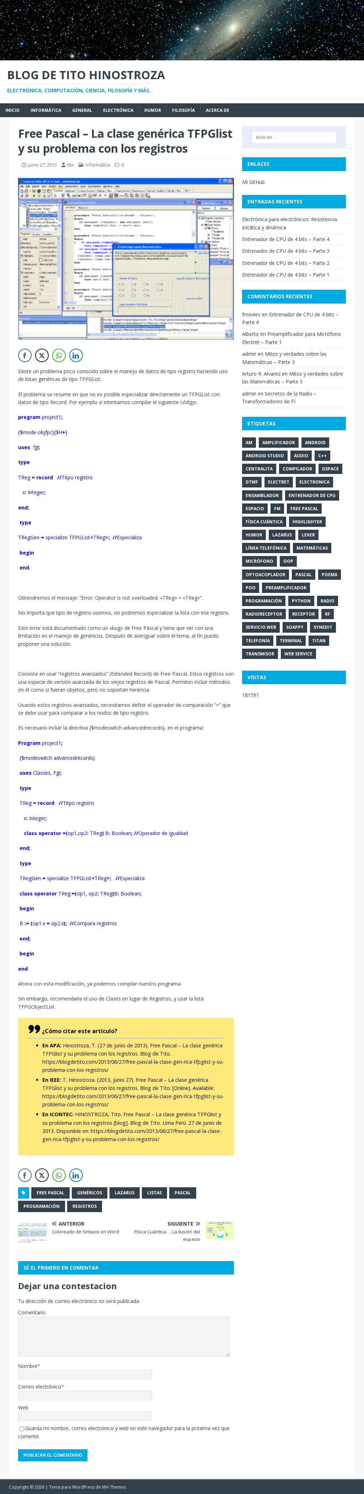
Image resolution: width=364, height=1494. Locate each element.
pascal (183, 1193)
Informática (46, 110)
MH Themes (114, 1487)
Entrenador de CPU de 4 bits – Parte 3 (286, 250)
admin (249, 353)
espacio (255, 509)
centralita (259, 469)
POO (251, 588)
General (82, 110)
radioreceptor (264, 614)
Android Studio (265, 456)
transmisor (260, 654)
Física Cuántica (264, 522)
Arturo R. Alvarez (261, 373)
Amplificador (278, 443)
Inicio (12, 110)
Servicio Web (261, 627)
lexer (308, 535)
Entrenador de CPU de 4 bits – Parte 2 (286, 263)
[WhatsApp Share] (59, 355)
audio (301, 456)
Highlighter (307, 522)
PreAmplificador (286, 588)
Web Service (298, 654)
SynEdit (323, 627)
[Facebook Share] (25, 355)
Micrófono (259, 561)
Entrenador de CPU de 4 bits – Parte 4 (286, 239)
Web (23, 1407)
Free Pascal (50, 1193)
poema (329, 575)
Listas (154, 1193)
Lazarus (124, 1193)
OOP (288, 561)
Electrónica (118, 110)
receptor (303, 614)
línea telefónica (266, 548)
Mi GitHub (253, 182)
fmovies (251, 314)
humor (254, 535)
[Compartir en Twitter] (42, 355)
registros (85, 1206)
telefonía (258, 641)
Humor (152, 110)
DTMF (252, 482)
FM (277, 509)
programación (41, 1206)
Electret (278, 482)
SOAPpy (295, 627)
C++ (322, 456)
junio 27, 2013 (42, 165)
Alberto (250, 334)
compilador (297, 469)
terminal (291, 641)
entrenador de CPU (312, 495)
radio (327, 601)
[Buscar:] (294, 137)
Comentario (32, 1312)
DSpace (330, 469)
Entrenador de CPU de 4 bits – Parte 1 (286, 274)
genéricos (89, 1193)
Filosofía (183, 110)
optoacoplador (265, 575)
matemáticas (312, 548)
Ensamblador (262, 495)
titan (319, 641)
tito (70, 165)
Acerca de (217, 110)
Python (301, 601)
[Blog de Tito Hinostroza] (182, 56)
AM (249, 443)
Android (315, 443)
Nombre (27, 1366)
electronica (314, 482)
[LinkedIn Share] (76, 355)
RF (327, 614)
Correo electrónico (39, 1386)
